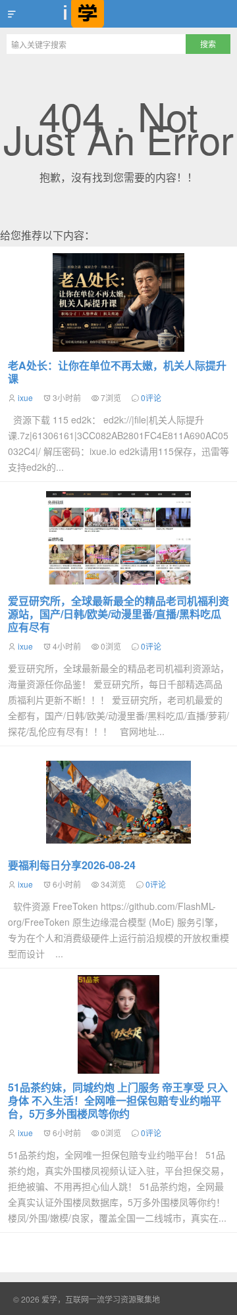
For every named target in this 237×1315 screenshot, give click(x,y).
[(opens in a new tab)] (118, 538)
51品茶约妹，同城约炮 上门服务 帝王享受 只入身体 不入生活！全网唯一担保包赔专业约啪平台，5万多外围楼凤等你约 (118, 1100)
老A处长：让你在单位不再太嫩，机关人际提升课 (117, 372)
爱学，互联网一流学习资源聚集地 (118, 14)
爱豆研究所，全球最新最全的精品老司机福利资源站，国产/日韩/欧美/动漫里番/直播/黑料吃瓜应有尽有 (118, 613)
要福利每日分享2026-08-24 (72, 865)
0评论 (151, 397)
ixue (25, 397)
